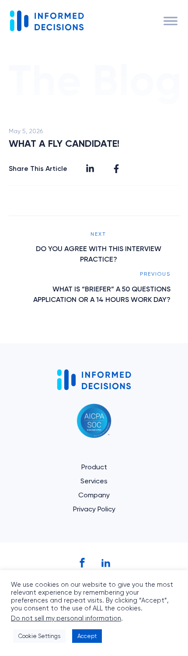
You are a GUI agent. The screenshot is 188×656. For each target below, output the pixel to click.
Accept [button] (87, 636)
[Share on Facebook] (116, 168)
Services (94, 481)
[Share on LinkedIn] (90, 168)
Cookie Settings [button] (39, 636)
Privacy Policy (94, 509)
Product (94, 467)
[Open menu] (170, 21)
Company (94, 495)
